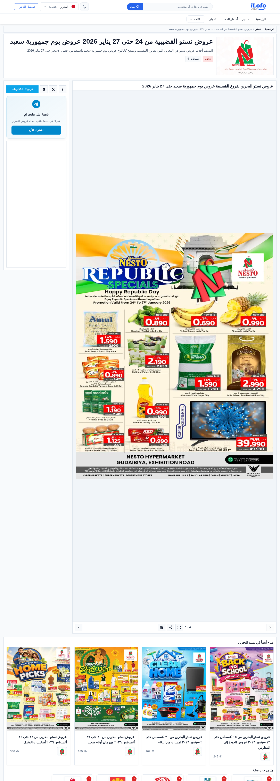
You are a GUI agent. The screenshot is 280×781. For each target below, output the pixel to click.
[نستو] (265, 756)
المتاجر (246, 19)
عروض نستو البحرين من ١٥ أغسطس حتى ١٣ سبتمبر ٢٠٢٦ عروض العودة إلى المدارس (241, 742)
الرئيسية (260, 19)
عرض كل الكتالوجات (22, 89)
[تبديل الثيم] (84, 6)
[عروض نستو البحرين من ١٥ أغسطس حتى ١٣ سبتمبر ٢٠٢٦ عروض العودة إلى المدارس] (241, 689)
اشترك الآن (36, 130)
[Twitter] (53, 89)
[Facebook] (62, 89)
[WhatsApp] (44, 89)
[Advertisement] (36, 204)
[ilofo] (258, 6)
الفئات (198, 19)
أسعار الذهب (230, 19)
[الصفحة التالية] (78, 627)
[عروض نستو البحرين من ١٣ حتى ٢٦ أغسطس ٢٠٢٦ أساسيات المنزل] (38, 689)
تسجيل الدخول (26, 6)
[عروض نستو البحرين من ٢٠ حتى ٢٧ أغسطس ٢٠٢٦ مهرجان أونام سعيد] (106, 689)
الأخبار (213, 19)
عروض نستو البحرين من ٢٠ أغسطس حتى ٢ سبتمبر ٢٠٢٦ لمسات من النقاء (174, 739)
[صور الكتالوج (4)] (161, 627)
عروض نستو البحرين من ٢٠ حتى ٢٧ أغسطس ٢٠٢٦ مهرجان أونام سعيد (110, 739)
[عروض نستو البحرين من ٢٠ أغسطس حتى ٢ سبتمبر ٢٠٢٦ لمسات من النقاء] (174, 689)
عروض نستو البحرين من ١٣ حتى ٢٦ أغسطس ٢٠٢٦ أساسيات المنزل (43, 739)
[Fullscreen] (179, 627)
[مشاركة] (170, 627)
